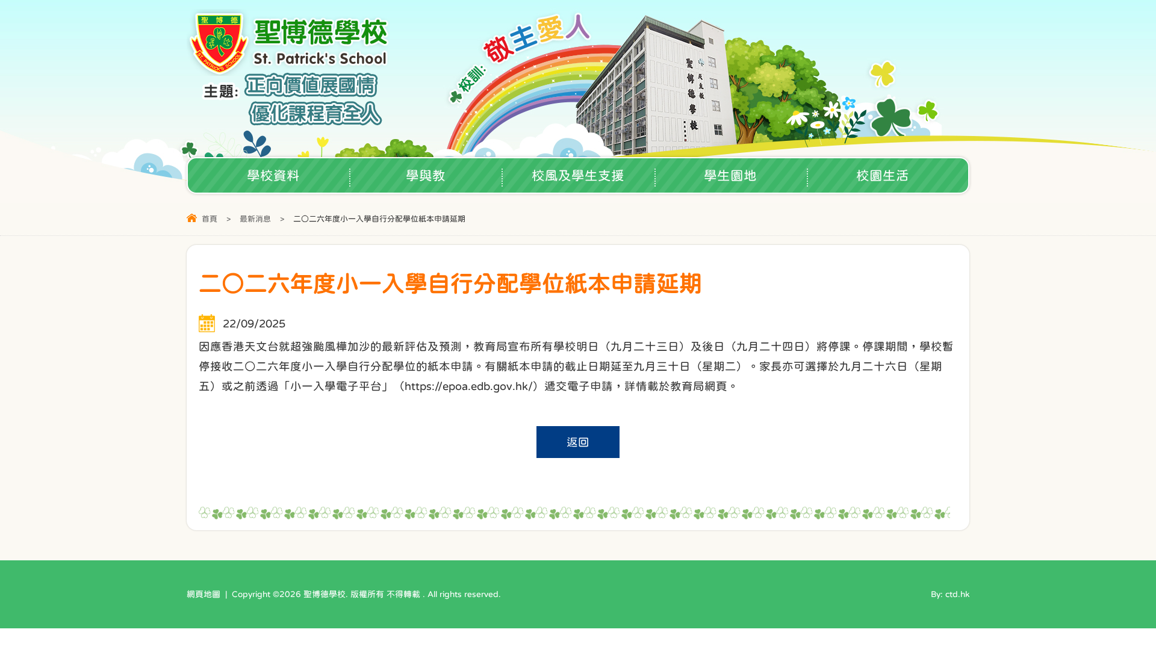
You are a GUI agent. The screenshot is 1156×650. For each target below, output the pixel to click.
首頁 (209, 219)
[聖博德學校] (290, 72)
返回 (578, 442)
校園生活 (882, 175)
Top (1125, 599)
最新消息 (255, 219)
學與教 (426, 175)
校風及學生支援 (578, 175)
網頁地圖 (203, 594)
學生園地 (730, 175)
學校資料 (273, 175)
